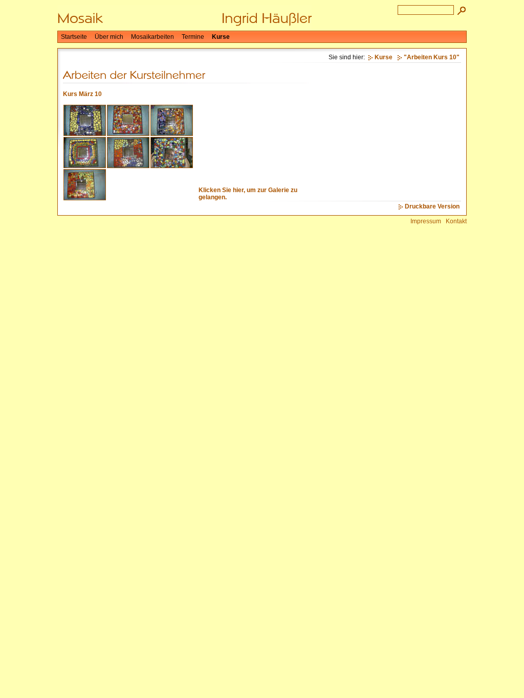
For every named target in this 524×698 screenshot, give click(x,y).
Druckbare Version (432, 206)
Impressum (425, 221)
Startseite (74, 36)
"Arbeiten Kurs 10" (432, 57)
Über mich (109, 36)
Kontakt (456, 221)
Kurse (221, 36)
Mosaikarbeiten (152, 36)
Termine (193, 36)
